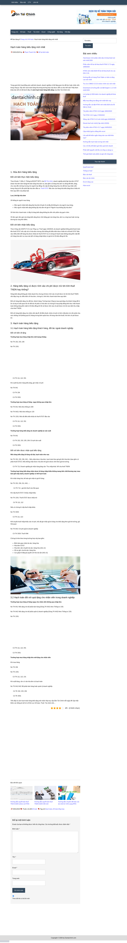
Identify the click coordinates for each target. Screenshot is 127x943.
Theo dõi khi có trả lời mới (21, 898)
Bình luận (16, 829)
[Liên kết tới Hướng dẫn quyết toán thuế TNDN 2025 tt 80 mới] (45, 793)
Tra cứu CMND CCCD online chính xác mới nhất (99, 84)
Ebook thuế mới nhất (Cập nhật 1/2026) (96, 123)
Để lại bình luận (43, 52)
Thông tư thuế (87, 171)
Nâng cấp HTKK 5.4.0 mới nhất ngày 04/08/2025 (99, 119)
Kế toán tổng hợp (58, 809)
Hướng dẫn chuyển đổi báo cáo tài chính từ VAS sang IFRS (68, 803)
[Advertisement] (45, 70)
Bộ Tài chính (48, 181)
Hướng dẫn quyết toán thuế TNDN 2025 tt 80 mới (43, 803)
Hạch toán (48, 809)
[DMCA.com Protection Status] (4, 942)
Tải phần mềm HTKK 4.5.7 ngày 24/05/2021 (97, 127)
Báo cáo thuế (87, 174)
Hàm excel (86, 185)
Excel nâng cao (88, 182)
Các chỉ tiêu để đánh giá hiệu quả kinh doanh (98, 146)
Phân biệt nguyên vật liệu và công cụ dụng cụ (98, 150)
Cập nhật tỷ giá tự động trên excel (94, 131)
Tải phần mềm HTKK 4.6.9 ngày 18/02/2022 (97, 111)
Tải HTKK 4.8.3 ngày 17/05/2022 (94, 115)
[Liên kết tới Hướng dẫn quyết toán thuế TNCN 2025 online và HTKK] (22, 793)
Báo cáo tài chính (88, 178)
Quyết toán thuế (88, 167)
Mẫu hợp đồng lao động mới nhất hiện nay (97, 100)
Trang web (15, 878)
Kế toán (34, 809)
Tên (14, 857)
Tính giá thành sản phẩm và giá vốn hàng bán (98, 154)
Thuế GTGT (45, 188)
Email (14, 868)
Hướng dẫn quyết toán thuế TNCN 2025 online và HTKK (20, 803)
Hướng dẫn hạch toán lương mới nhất (95, 142)
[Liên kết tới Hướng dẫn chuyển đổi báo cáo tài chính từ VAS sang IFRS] (69, 793)
